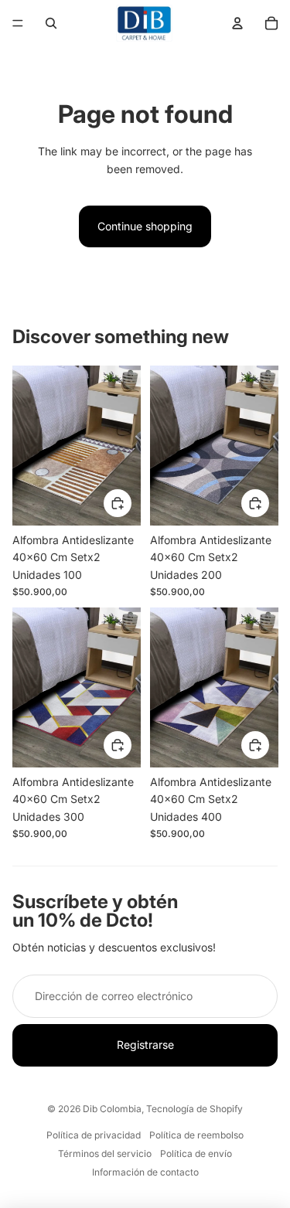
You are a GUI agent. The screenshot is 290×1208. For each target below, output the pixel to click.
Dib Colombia (112, 1108)
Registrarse (145, 1044)
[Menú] (18, 23)
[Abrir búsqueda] (51, 23)
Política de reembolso (196, 1135)
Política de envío (196, 1153)
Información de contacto (145, 1172)
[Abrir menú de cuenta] (237, 23)
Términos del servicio (105, 1153)
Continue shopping (145, 226)
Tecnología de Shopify (194, 1108)
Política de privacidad (93, 1135)
